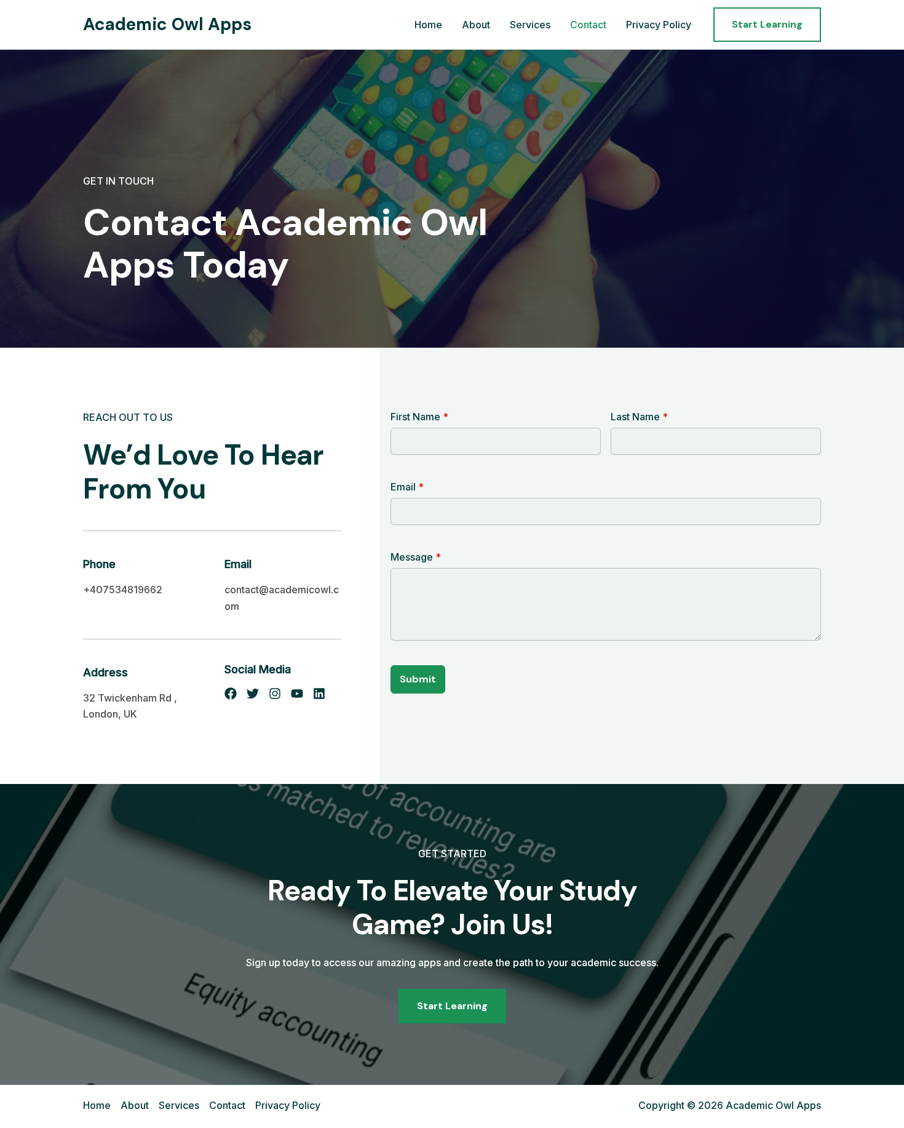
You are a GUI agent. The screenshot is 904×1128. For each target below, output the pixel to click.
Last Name (639, 416)
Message (416, 557)
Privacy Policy (658, 24)
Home (428, 24)
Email (407, 487)
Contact (588, 24)
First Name (419, 416)
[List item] (230, 693)
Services (530, 24)
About (476, 24)
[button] (767, 24)
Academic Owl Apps (167, 24)
